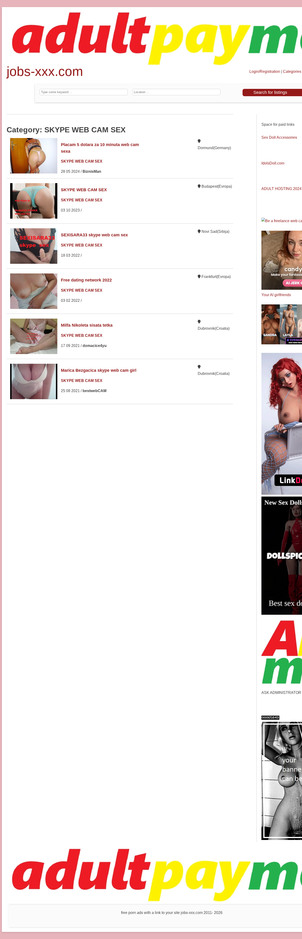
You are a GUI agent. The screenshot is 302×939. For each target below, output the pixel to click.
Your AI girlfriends (276, 295)
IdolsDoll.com (272, 163)
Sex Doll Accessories (279, 137)
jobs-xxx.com (45, 73)
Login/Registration (264, 71)
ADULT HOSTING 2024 (281, 189)
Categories (292, 71)
